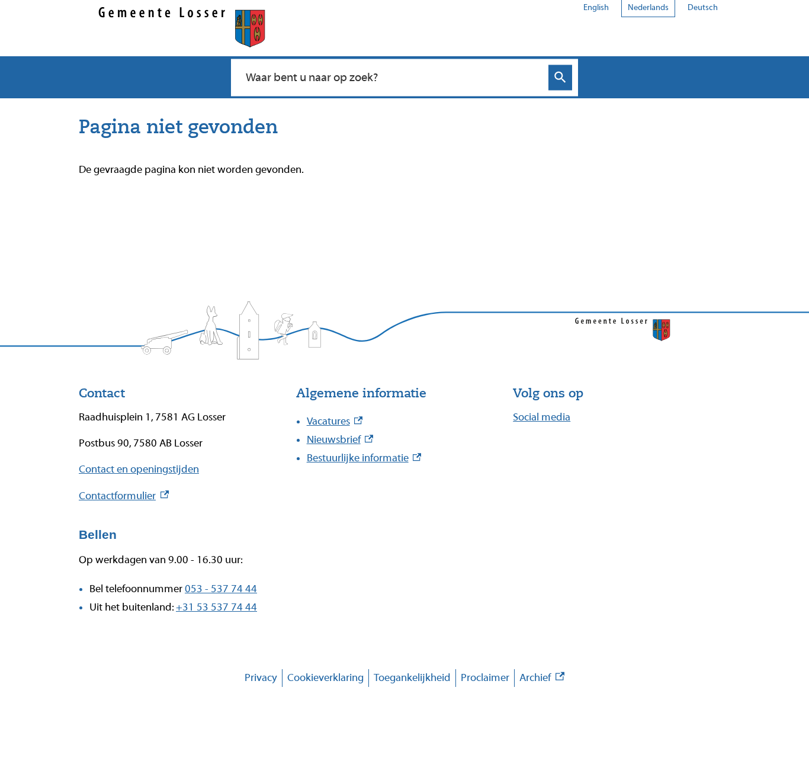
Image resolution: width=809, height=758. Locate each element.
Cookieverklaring (325, 678)
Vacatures (335, 421)
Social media (541, 417)
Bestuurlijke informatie (364, 458)
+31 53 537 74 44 (216, 607)
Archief (541, 680)
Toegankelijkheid (412, 678)
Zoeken (560, 77)
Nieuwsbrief (340, 439)
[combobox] (392, 77)
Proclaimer (485, 678)
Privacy (261, 678)
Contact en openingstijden (139, 469)
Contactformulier (124, 496)
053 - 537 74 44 (221, 589)
